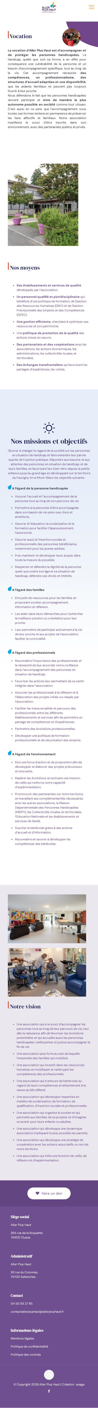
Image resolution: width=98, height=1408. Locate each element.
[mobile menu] (92, 7)
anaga (80, 1385)
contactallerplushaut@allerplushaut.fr (37, 1312)
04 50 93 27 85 (22, 1304)
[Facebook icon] (49, 1391)
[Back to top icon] (49, 1375)
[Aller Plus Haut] (49, 7)
